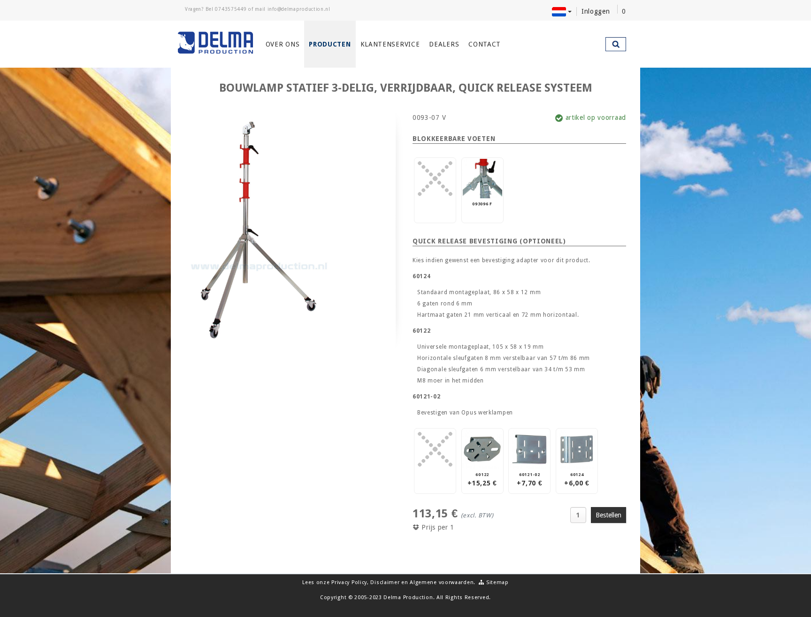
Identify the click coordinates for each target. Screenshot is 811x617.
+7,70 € (529, 479)
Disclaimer (384, 582)
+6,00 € (576, 479)
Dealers (444, 44)
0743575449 (230, 9)
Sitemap (496, 582)
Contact (484, 44)
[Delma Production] (216, 43)
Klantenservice (390, 44)
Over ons (283, 44)
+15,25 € (482, 479)
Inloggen (595, 11)
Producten (330, 44)
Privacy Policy (349, 582)
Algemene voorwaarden (442, 582)
